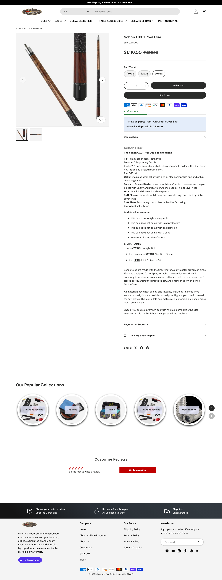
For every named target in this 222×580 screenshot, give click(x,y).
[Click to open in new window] (135, 348)
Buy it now (165, 95)
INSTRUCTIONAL (168, 21)
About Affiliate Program (93, 535)
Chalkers (72, 409)
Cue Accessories (33, 409)
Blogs (83, 559)
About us (85, 541)
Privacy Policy (131, 541)
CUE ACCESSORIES (81, 21)
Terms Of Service (133, 547)
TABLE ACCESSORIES (111, 21)
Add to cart (178, 85)
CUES (44, 21)
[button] (204, 11)
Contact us (86, 547)
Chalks (111, 409)
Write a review (137, 470)
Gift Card (85, 553)
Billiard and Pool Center (105, 574)
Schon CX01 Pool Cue (33, 28)
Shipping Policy (132, 529)
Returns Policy (132, 535)
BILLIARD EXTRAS (141, 21)
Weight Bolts (189, 409)
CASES (58, 21)
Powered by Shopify (125, 574)
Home (18, 28)
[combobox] (120, 11)
